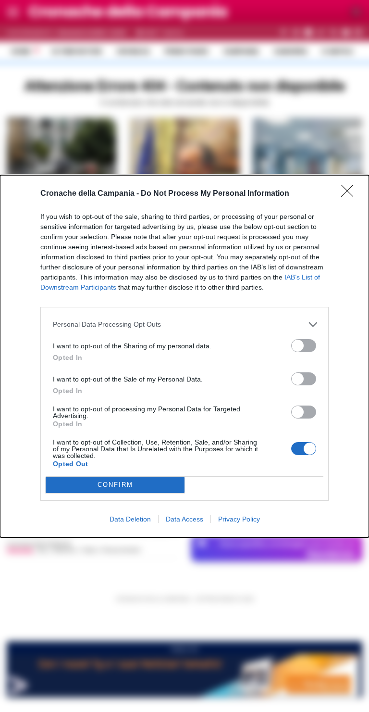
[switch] (303, 345)
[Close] (350, 194)
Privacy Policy (239, 519)
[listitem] (184, 324)
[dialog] (184, 356)
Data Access (184, 519)
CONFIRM (115, 484)
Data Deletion (130, 519)
